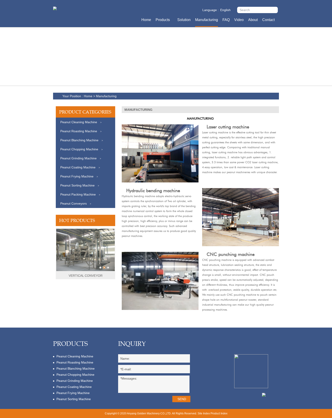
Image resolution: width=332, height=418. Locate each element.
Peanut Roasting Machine (81, 131)
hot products (77, 220)
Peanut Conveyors (75, 203)
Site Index (204, 413)
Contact (268, 20)
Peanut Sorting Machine (79, 185)
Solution (184, 20)
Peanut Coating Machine (80, 167)
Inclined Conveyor (85, 275)
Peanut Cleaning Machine (81, 122)
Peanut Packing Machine (80, 194)
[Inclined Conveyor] (85, 270)
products (70, 343)
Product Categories (85, 112)
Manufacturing (206, 20)
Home (146, 20)
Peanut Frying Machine (79, 176)
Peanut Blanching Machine (81, 140)
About (253, 20)
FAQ (226, 20)
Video (239, 20)
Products (163, 20)
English (225, 10)
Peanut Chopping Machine (81, 149)
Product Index (218, 413)
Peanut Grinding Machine (80, 158)
